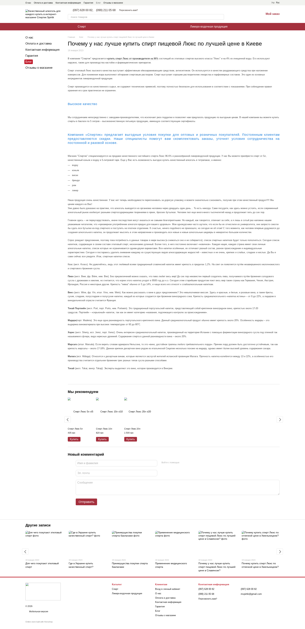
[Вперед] (280, 419)
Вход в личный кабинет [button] (167, 589)
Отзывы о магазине (113, 3)
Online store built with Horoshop (39, 622)
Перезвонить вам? (128, 10)
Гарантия (88, 3)
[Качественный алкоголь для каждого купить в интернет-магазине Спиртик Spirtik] (43, 591)
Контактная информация (68, 3)
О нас (28, 3)
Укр (273, 3)
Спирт (82, 26)
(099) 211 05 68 (106, 10)
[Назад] (67, 419)
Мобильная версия (38, 611)
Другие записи (37, 525)
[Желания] (252, 14)
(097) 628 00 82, (83, 10)
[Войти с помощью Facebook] (183, 463)
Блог (98, 3)
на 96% (154, 58)
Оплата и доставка (43, 3)
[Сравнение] (243, 14)
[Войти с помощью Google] (189, 463)
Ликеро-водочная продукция (209, 26)
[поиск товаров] (221, 17)
